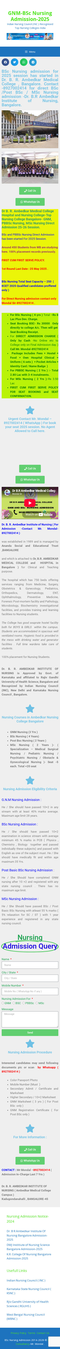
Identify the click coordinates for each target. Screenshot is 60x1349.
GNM (7, 1003)
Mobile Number (12, 985)
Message (7, 1009)
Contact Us (43, 1333)
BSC (18, 1003)
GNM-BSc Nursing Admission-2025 (30, 16)
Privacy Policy (18, 1333)
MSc (41, 1003)
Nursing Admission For (16, 998)
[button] (5, 62)
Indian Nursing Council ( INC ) (26, 1280)
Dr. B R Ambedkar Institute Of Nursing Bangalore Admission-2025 (27, 1235)
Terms (32, 1333)
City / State (9, 972)
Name (6, 959)
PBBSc (29, 1003)
